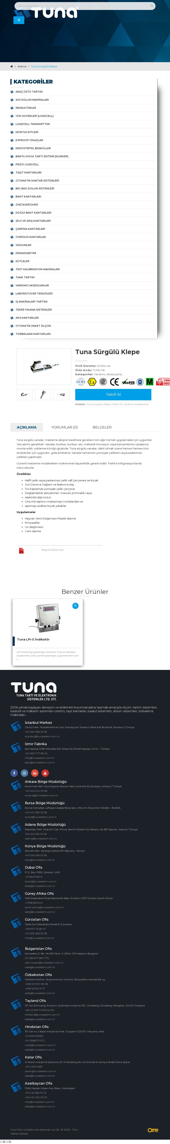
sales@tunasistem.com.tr (40, 885)
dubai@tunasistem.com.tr (41, 881)
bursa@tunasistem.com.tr (41, 816)
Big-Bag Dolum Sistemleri (35, 188)
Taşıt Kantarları (29, 172)
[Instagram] (24, 773)
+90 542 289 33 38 (36, 812)
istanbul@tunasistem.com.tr (42, 736)
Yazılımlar (23, 245)
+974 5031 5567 (34, 1066)
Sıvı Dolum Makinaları (32, 99)
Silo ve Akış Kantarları (33, 220)
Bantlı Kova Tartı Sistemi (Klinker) (42, 156)
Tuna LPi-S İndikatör (33, 639)
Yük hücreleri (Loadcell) (35, 115)
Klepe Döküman (52, 549)
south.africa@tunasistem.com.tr (44, 907)
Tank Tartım (25, 277)
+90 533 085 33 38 (36, 731)
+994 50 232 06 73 (36, 1097)
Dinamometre (26, 253)
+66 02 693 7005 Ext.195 (39, 1010)
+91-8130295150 (34, 1035)
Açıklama (26, 427)
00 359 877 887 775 (37, 958)
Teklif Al (113, 394)
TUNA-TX (117, 404)
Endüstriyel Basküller (33, 148)
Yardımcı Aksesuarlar (32, 285)
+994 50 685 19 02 (35, 1092)
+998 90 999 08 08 (36, 983)
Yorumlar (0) (64, 427)
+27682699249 (34, 902)
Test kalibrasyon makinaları (38, 269)
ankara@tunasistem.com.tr (41, 795)
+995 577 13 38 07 (35, 928)
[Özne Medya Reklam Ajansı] (153, 1130)
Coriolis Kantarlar (31, 236)
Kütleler (22, 261)
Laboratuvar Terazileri (34, 293)
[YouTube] (45, 773)
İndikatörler (26, 107)
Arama (22, 66)
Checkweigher (27, 204)
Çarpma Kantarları (30, 228)
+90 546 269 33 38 (36, 833)
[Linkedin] (35, 773)
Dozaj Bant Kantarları (33, 212)
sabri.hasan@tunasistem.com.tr (44, 962)
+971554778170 (34, 876)
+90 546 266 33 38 (36, 855)
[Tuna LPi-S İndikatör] (75, 606)
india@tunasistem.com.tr (40, 1045)
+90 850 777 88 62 (36, 753)
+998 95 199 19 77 (35, 988)
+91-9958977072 (35, 1040)
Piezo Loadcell (27, 164)
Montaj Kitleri (27, 132)
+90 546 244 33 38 (36, 790)
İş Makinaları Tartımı (31, 301)
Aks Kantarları (27, 317)
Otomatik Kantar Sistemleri (37, 180)
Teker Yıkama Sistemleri (34, 309)
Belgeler (102, 427)
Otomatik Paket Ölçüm (33, 325)
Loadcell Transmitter (33, 124)
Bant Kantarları (28, 196)
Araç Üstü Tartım (29, 91)
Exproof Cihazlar (29, 140)
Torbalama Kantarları (33, 333)
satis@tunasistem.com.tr (40, 762)
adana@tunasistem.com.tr (41, 838)
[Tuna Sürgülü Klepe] (44, 367)
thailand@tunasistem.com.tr (42, 1014)
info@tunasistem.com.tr (39, 757)
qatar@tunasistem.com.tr (40, 1071)
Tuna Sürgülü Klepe (44, 66)
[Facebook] (14, 773)
